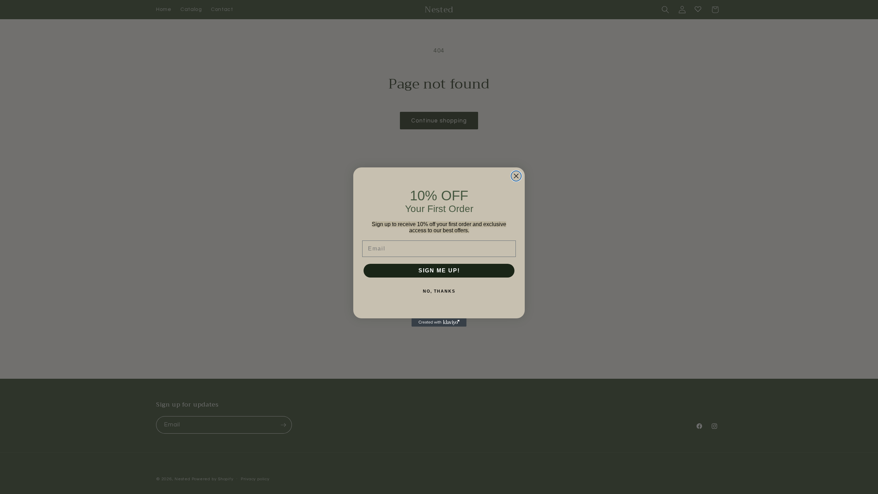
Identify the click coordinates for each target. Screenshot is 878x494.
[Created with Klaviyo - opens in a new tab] (439, 322)
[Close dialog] (516, 176)
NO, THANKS (439, 291)
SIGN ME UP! (439, 270)
